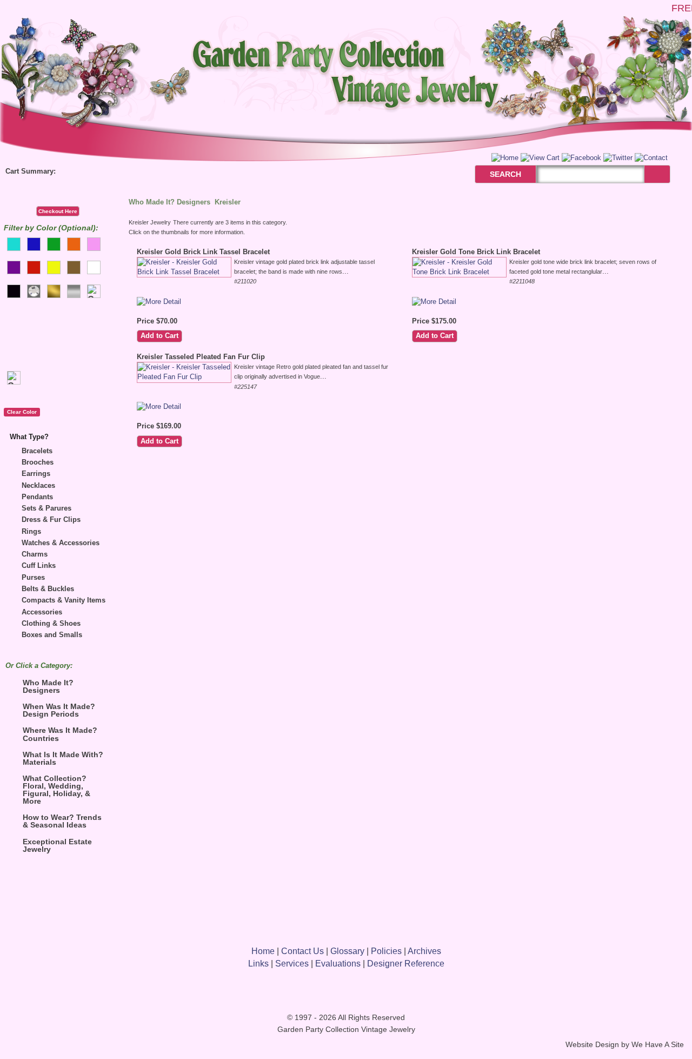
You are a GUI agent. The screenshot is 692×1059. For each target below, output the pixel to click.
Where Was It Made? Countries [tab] (60, 734)
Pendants (37, 497)
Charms (35, 554)
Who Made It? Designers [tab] (48, 686)
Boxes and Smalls (52, 635)
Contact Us (302, 951)
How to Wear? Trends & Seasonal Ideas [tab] (62, 821)
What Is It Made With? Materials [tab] (63, 758)
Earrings (36, 473)
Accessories (42, 612)
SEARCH (494, 174)
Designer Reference (405, 963)
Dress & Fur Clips (51, 519)
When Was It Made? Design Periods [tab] (59, 710)
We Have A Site (657, 1045)
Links (258, 963)
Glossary (347, 951)
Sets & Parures (46, 508)
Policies (386, 951)
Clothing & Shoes (51, 623)
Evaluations (338, 963)
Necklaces (38, 485)
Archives (424, 951)
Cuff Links (39, 565)
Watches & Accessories (60, 543)
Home (263, 951)
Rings (31, 531)
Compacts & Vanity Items (63, 600)
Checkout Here (57, 211)
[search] (657, 173)
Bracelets (37, 451)
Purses (33, 577)
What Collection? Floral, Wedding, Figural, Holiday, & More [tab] (56, 789)
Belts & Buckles (48, 589)
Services (292, 963)
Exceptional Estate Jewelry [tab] (57, 845)
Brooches (38, 462)
